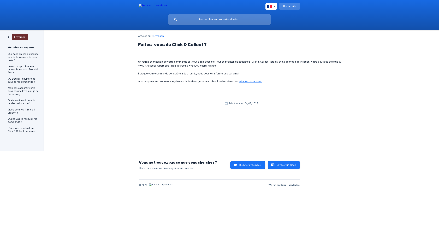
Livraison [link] (158, 35)
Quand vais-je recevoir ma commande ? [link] (22, 120)
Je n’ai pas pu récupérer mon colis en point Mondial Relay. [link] (23, 69)
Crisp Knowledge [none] (290, 185)
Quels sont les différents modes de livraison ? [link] (21, 102)
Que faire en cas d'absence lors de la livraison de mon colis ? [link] (23, 57)
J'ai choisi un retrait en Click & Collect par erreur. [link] (22, 130)
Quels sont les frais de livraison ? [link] (22, 111)
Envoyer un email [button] (286, 164)
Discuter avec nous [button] (250, 164)
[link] (18, 36)
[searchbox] (219, 19)
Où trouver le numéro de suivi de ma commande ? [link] (21, 80)
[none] (153, 6)
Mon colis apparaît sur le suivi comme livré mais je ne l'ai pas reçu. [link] (23, 91)
